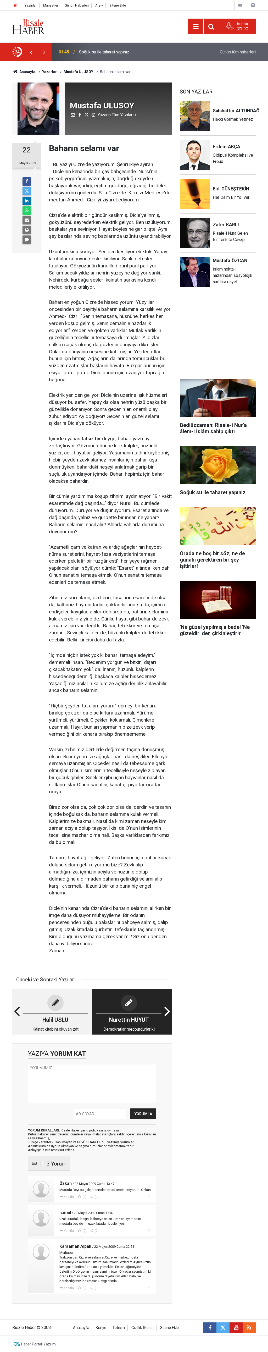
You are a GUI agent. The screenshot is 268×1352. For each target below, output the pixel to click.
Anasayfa (81, 1328)
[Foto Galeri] (253, 5)
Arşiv (99, 5)
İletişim (119, 1328)
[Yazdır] (27, 230)
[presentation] (31, 52)
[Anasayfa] (15, 5)
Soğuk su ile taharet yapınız (104, 52)
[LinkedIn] (27, 201)
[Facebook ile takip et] (209, 1327)
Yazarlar (31, 5)
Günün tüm (238, 52)
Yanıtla (69, 1197)
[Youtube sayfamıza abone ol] (236, 1327)
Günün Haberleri (77, 5)
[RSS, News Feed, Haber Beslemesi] (249, 1327)
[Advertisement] (219, 336)
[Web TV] (240, 5)
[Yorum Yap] (27, 239)
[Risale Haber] (28, 26)
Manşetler (50, 5)
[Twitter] (27, 191)
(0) (84, 1197)
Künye (101, 1328)
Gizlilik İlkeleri (142, 1328)
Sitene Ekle (117, 5)
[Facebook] (27, 181)
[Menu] (195, 27)
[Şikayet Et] (149, 1197)
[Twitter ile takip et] (223, 1327)
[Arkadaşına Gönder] (27, 220)
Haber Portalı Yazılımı (39, 1344)
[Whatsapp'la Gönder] (27, 210)
